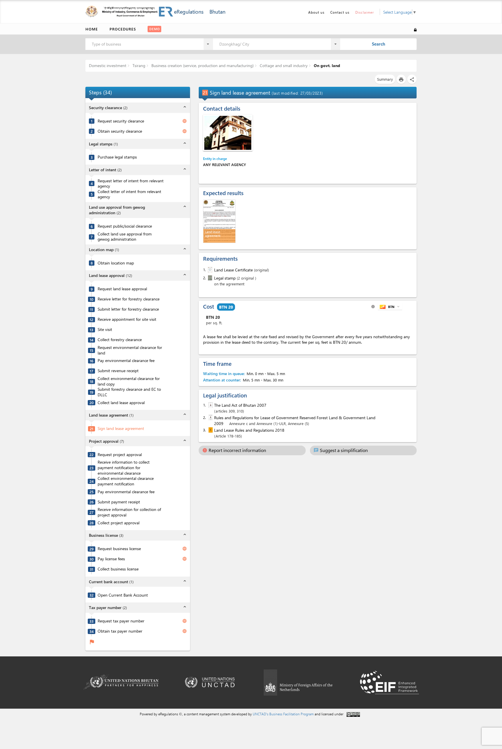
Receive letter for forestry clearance (128, 299)
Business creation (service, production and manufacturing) (202, 65)
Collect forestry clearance (120, 339)
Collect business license (118, 569)
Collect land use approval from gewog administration (125, 236)
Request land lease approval (122, 288)
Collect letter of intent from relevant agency (129, 194)
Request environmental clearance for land (130, 350)
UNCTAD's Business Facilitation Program (283, 714)
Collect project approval (118, 522)
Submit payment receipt (119, 502)
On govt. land (326, 65)
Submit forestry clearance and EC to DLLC (129, 392)
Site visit (105, 329)
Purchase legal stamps (117, 157)
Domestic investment (107, 65)
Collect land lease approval (121, 402)
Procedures (123, 28)
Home (91, 28)
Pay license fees (111, 558)
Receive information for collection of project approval (129, 512)
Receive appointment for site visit (127, 319)
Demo (154, 29)
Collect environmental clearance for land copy (129, 381)
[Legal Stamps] (209, 278)
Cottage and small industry (283, 65)
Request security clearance (121, 121)
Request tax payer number (121, 621)
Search (378, 44)
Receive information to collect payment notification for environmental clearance (124, 468)
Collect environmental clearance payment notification (126, 481)
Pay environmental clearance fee (126, 360)
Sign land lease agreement (121, 428)
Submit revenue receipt (118, 370)
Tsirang (138, 65)
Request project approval (120, 454)
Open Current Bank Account (123, 595)
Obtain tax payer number (120, 631)
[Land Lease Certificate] (209, 270)
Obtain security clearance (120, 131)
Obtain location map (116, 263)
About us (316, 12)
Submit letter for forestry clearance (128, 309)
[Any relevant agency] (227, 133)
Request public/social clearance (125, 226)
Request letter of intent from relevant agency (131, 183)
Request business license (119, 548)
